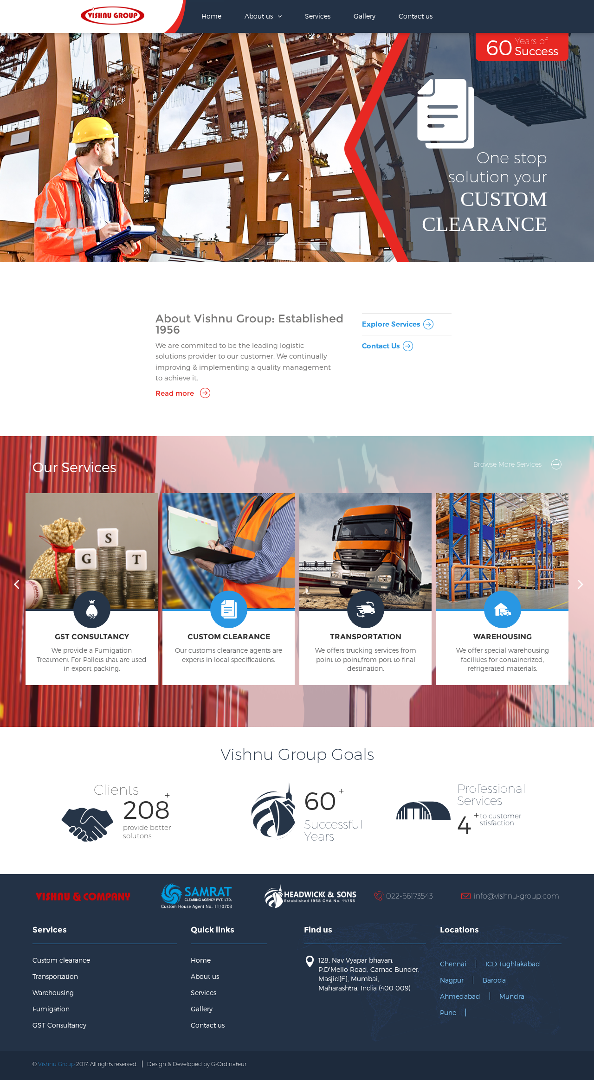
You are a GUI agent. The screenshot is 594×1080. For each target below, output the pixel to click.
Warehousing (53, 992)
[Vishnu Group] (113, 13)
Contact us (416, 16)
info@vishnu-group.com (516, 895)
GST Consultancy (59, 1025)
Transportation (55, 976)
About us (205, 976)
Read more (174, 393)
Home (211, 16)
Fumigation (51, 1009)
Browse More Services (508, 464)
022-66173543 (409, 895)
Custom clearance (61, 960)
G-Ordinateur (228, 1064)
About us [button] (260, 16)
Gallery (364, 16)
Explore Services (391, 324)
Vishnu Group (56, 1064)
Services (317, 16)
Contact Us (381, 345)
